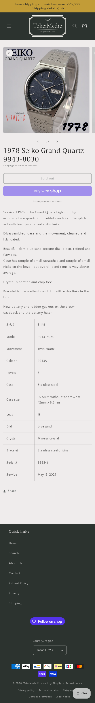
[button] (9, 26)
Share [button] (12, 491)
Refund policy (74, 683)
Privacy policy (26, 690)
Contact (14, 573)
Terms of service (49, 690)
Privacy (14, 593)
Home (13, 543)
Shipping (8, 166)
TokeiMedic (30, 683)
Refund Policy (18, 583)
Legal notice (63, 696)
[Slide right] (57, 141)
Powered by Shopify (49, 683)
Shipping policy (72, 690)
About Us (15, 563)
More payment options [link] (47, 201)
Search (14, 553)
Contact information (40, 696)
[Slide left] (38, 141)
